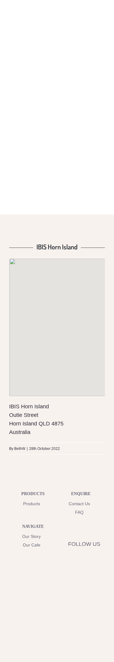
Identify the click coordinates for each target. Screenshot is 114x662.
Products (31, 503)
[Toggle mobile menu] (102, 19)
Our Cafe (31, 544)
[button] (57, 322)
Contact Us (79, 503)
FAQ (79, 512)
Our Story (31, 536)
